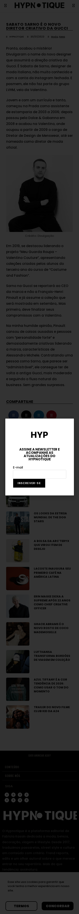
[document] (39, 457)
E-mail (18, 467)
